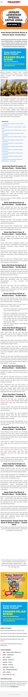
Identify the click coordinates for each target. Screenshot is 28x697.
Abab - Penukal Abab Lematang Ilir (12, 652)
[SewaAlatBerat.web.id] (14, 2)
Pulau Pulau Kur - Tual (9, 674)
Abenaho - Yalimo (7, 662)
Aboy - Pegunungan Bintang (10, 669)
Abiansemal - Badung (8, 667)
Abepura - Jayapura (8, 664)
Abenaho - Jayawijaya (8, 659)
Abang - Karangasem (8, 654)
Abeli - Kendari (6, 657)
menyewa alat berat (6, 400)
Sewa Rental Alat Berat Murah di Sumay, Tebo (12, 630)
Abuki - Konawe (6, 672)
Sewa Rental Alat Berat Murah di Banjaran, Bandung (14, 636)
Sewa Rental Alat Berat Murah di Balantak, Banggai (14, 633)
